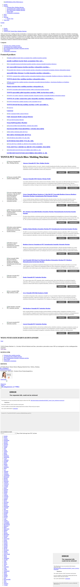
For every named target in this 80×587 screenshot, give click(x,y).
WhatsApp (3, 384)
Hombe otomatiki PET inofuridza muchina (34, 277)
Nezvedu (6, 17)
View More (3, 349)
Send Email (3, 379)
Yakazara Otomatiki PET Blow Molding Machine (36, 163)
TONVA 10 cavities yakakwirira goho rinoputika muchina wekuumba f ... (30, 98)
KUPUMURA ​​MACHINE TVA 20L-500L (20, 141)
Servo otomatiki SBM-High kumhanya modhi (35, 293)
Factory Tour (10, 18)
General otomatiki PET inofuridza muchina (35, 324)
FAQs (5, 15)
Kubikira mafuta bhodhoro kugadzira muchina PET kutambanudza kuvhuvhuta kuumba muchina (50, 229)
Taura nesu (6, 20)
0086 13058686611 (5, 368)
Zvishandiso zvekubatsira (13, 13)
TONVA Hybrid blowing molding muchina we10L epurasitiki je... (28, 104)
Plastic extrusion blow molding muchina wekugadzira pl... (25, 86)
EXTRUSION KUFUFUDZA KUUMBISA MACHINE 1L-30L (27, 153)
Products (6, 6)
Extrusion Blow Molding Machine (15, 7)
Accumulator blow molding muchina (16, 8)
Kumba (5, 4)
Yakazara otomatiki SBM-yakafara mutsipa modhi (37, 178)
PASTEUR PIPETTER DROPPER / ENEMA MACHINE (25, 129)
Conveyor (10, 111)
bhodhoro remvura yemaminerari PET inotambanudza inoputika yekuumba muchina (46, 244)
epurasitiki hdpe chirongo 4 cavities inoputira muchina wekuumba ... (29, 73)
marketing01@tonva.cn (6, 369)
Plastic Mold (10, 11)
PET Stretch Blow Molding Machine (16, 10)
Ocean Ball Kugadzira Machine (17, 123)
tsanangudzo (73, 172)
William (2, 385)
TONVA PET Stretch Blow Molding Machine (15, 31)
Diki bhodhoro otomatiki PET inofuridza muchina (36, 308)
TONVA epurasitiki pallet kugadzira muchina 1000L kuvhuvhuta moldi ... (31, 92)
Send (2, 341)
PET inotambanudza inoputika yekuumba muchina (16, 48)
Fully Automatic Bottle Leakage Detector (20, 117)
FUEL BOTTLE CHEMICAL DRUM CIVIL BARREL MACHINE (28, 147)
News (5, 14)
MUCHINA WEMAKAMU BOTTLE (19, 135)
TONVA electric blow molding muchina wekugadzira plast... (26, 79)
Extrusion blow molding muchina (12, 45)
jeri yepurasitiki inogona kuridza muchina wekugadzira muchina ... (28, 67)
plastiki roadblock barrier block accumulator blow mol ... (25, 61)
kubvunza (61, 172)
